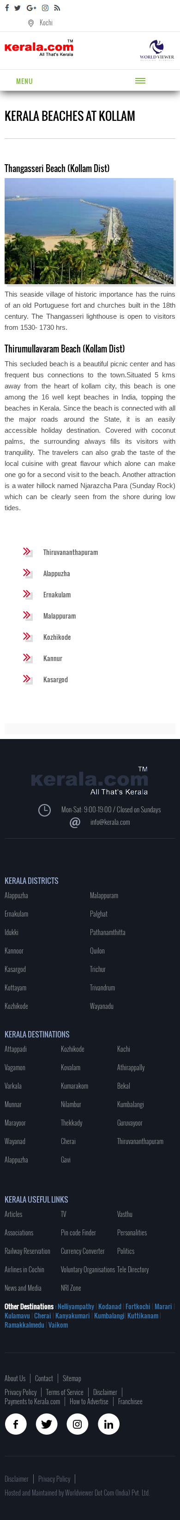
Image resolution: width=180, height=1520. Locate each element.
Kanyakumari (72, 1315)
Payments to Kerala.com (32, 1401)
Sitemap (72, 1378)
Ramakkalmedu (24, 1324)
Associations (19, 1232)
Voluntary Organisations (88, 1269)
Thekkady (71, 1122)
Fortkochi (139, 1306)
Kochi (46, 22)
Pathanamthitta (108, 932)
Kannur (52, 658)
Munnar (13, 1104)
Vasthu (124, 1214)
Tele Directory (133, 1269)
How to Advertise (89, 1401)
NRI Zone (71, 1288)
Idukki (11, 932)
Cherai (68, 1141)
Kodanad (110, 1306)
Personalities (132, 1232)
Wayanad (15, 1141)
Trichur (98, 969)
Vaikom (58, 1324)
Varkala (13, 1086)
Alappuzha (56, 573)
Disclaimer (105, 1392)
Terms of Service (65, 1392)
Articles (13, 1214)
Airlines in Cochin (24, 1269)
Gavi (66, 1159)
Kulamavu (18, 1315)
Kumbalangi (130, 1104)
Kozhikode (57, 637)
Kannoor (14, 950)
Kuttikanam (142, 1315)
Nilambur (71, 1104)
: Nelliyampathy (74, 1306)
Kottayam (15, 987)
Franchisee (130, 1401)
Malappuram (59, 615)
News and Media (23, 1288)
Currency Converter (83, 1251)
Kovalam (70, 1067)
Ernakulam (57, 594)
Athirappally (130, 1067)
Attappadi (16, 1049)
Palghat (99, 913)
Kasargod (55, 679)
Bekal (123, 1086)
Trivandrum (102, 987)
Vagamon (15, 1067)
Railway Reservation (27, 1251)
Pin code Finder (78, 1232)
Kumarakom (74, 1086)
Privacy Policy (20, 1392)
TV (63, 1214)
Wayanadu (102, 1006)
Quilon (97, 950)
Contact (44, 1378)
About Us (15, 1378)
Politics (125, 1251)
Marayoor (15, 1122)
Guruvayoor (130, 1122)
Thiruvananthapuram (70, 552)
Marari (162, 1306)
